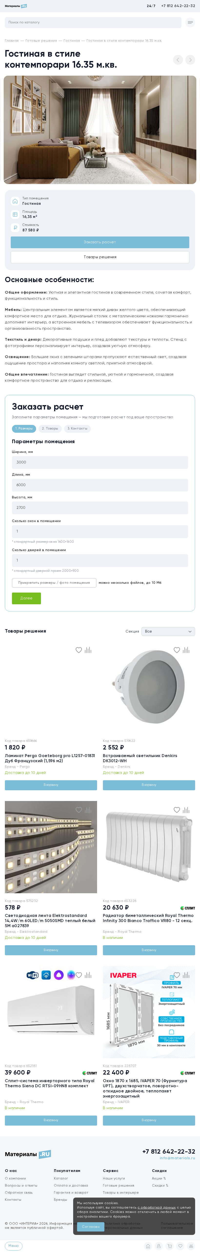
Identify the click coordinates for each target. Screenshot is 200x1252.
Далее (26, 598)
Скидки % (160, 1185)
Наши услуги (114, 1178)
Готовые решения (118, 1185)
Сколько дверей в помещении (39, 550)
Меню (14, 1246)
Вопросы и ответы (21, 1185)
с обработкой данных (157, 1207)
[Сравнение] (191, 1246)
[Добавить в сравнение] (88, 650)
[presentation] (106, 687)
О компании (15, 1178)
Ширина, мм (22, 452)
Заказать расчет (100, 242)
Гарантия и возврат (71, 1192)
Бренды (60, 1199)
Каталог (61, 1178)
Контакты (13, 1199)
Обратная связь (18, 1192)
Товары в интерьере (121, 1192)
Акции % (159, 1178)
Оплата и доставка (71, 1185)
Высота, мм (22, 497)
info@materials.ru (177, 1158)
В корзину (51, 785)
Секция (132, 631)
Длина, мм (21, 474)
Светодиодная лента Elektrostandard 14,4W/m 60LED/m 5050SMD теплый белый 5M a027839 (50, 921)
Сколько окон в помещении (36, 521)
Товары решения (100, 257)
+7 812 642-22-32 (178, 6)
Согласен (91, 1227)
